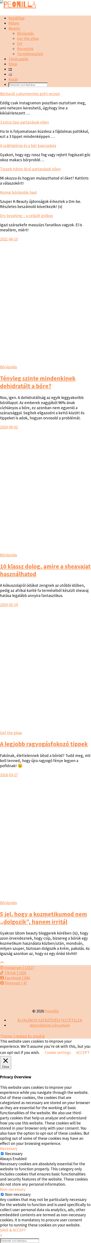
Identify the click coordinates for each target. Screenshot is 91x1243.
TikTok (15, 972)
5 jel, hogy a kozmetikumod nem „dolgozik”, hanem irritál (43, 918)
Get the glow (28, 38)
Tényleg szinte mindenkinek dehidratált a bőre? (38, 382)
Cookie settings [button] (58, 1052)
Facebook (17, 977)
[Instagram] (11, 997)
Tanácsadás (18, 58)
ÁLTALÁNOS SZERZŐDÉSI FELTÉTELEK (49, 1020)
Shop (12, 63)
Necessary (14, 1153)
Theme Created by (22, 1036)
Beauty (14, 28)
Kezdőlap (16, 18)
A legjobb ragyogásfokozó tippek (44, 744)
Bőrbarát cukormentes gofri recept (30, 93)
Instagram (19, 967)
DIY (19, 43)
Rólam (13, 23)
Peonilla (52, 1011)
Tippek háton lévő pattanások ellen (30, 168)
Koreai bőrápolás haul (18, 192)
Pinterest (15, 983)
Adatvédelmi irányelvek (50, 1025)
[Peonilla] (18, 4)
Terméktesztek (30, 53)
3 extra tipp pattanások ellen (24, 122)
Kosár (13, 79)
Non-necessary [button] (13, 1189)
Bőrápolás (25, 33)
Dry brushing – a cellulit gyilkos (26, 215)
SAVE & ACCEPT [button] (13, 1230)
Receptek (25, 48)
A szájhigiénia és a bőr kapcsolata (28, 145)
